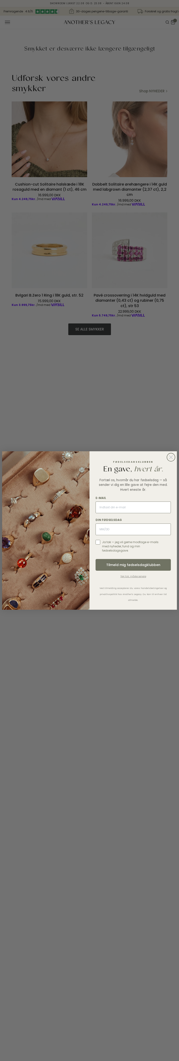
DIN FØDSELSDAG (109, 520)
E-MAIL (101, 498)
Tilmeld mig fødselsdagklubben (133, 565)
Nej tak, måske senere (133, 576)
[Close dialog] (171, 457)
